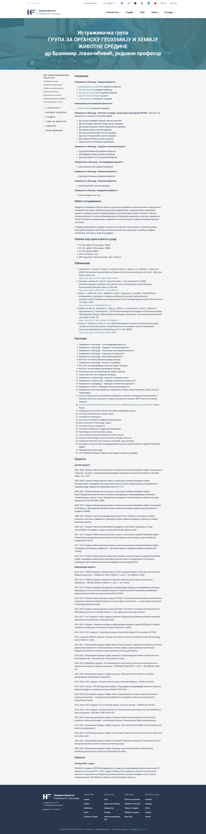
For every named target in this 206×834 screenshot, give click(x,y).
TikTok (147, 808)
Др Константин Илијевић (90, 96)
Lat (164, 3)
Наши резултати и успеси (52, 95)
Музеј (86, 812)
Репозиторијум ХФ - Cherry (52, 102)
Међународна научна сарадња (54, 98)
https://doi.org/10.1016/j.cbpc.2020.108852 (98, 332)
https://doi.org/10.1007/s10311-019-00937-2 (98, 290)
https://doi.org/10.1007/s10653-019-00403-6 (98, 320)
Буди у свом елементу (112, 804)
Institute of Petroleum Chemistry (92, 405)
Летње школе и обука (51, 92)
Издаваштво (109, 808)
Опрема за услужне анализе (53, 88)
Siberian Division (114, 405)
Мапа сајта (129, 817)
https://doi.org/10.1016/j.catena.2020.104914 (98, 278)
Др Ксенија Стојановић (89, 93)
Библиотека (88, 808)
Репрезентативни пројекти (52, 85)
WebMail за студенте (132, 812)
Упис (106, 799)
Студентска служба (91, 817)
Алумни (86, 799)
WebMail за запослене (132, 804)
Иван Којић (84, 108)
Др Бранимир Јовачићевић (91, 87)
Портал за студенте (132, 808)
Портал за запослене (132, 799)
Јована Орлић (85, 99)
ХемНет (86, 804)
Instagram (148, 804)
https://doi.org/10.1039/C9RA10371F (95, 305)
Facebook (148, 799)
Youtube (148, 817)
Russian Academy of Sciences (140, 405)
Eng (174, 3)
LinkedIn (148, 812)
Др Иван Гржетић (86, 90)
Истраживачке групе (50, 81)
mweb (143, 829)
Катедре (107, 812)
